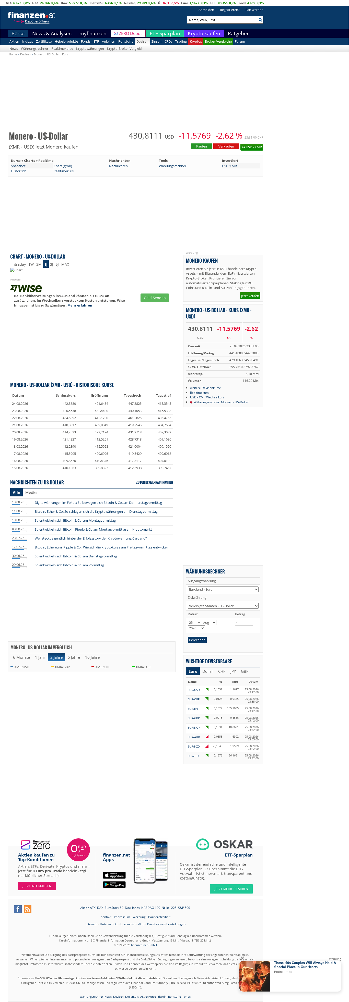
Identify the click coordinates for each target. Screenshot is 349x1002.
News (13, 48)
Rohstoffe (125, 41)
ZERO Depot (130, 33)
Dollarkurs (132, 996)
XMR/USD (21, 667)
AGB (141, 924)
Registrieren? (230, 9)
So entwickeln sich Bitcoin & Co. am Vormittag (69, 565)
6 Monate (21, 657)
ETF (96, 41)
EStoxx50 (96, 3)
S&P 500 (184, 908)
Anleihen (108, 41)
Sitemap (91, 924)
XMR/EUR (143, 667)
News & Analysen (52, 33)
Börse (18, 33)
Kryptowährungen (90, 48)
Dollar (207, 671)
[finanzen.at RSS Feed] (27, 909)
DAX (35, 3)
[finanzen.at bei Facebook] (18, 909)
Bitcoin (162, 996)
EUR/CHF (194, 699)
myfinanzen (93, 33)
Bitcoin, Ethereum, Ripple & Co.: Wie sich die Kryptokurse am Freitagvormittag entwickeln (102, 547)
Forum (240, 41)
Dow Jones (132, 908)
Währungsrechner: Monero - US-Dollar (221, 402)
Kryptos (196, 41)
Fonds (85, 41)
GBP (245, 671)
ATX (9, 3)
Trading (181, 41)
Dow (64, 3)
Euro (184, 3)
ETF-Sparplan (165, 33)
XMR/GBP (62, 667)
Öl (159, 3)
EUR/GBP (194, 718)
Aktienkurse (148, 996)
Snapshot (18, 166)
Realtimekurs (64, 171)
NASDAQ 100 (150, 908)
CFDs (168, 41)
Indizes (27, 41)
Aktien (14, 41)
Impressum (122, 917)
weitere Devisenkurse (205, 388)
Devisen (142, 41)
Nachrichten (118, 166)
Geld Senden (155, 297)
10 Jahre (92, 657)
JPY (233, 671)
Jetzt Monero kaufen (57, 147)
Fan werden (254, 9)
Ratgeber (238, 33)
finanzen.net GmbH (144, 945)
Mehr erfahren (79, 305)
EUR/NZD (194, 746)
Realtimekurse (62, 48)
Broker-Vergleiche (218, 41)
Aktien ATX (88, 908)
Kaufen (201, 146)
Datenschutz (109, 924)
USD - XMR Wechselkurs (207, 397)
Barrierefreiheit (159, 917)
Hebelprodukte (66, 41)
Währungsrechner (34, 48)
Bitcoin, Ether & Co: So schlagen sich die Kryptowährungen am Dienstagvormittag (96, 511)
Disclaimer (128, 924)
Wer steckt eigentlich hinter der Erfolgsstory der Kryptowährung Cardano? (91, 538)
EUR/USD (194, 690)
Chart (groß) (63, 166)
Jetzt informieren (37, 886)
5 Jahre (74, 657)
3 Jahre (56, 657)
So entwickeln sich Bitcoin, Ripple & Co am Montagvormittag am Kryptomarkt (93, 529)
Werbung (139, 917)
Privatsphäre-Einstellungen (166, 924)
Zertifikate (44, 41)
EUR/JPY (193, 709)
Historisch (18, 171)
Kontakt (106, 917)
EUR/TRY (193, 756)
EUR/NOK (194, 727)
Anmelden (206, 9)
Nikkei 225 (169, 908)
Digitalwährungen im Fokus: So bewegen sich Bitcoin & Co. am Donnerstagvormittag (98, 502)
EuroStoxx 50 (114, 908)
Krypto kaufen (204, 33)
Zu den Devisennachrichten (154, 482)
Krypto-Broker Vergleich (125, 48)
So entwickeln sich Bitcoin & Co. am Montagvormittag (75, 520)
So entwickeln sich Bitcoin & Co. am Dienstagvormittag (76, 556)
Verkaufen (226, 146)
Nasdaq (130, 3)
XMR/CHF (102, 667)
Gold (242, 3)
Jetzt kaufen (250, 296)
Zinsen (156, 41)
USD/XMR (229, 166)
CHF (213, 3)
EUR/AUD (194, 737)
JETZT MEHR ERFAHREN (231, 889)
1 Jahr (40, 657)
